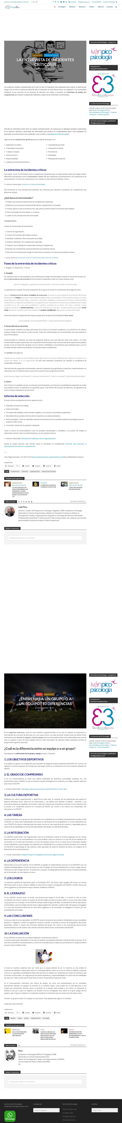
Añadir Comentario (41, 69)
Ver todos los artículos (78, 501)
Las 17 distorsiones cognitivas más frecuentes (19, 1033)
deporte (13, 1018)
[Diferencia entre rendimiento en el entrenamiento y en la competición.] (64, 1031)
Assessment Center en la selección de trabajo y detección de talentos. (38, 258)
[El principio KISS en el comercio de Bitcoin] (36, 484)
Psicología (61, 7)
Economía (44, 483)
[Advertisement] (61, 26)
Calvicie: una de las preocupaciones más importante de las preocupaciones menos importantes (48, 1035)
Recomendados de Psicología (99, 112)
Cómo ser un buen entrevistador (75, 488)
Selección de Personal (51, 55)
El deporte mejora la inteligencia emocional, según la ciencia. (42, 855)
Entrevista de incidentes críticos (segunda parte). (38, 438)
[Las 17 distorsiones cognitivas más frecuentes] (7, 1031)
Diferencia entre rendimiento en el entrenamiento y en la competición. (77, 1034)
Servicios (72, 7)
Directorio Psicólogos (109, 2)
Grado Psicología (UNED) (101, 110)
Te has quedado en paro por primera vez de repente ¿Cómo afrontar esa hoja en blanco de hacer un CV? (20, 492)
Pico (52, 708)
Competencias (15, 471)
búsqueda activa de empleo (59, 134)
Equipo (20, 1018)
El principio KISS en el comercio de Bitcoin (48, 486)
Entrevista (25, 471)
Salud (14, 1030)
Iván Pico (52, 69)
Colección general (103, 114)
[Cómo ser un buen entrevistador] (64, 484)
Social (18, 1030)
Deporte (39, 694)
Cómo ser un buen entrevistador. (34, 184)
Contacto (110, 7)
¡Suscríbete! (72, 2)
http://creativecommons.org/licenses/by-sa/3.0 (48, 457)
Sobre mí (101, 7)
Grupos (26, 1018)
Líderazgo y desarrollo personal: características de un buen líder (44, 789)
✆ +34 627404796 (96, 2)
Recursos (82, 7)
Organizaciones (37, 55)
